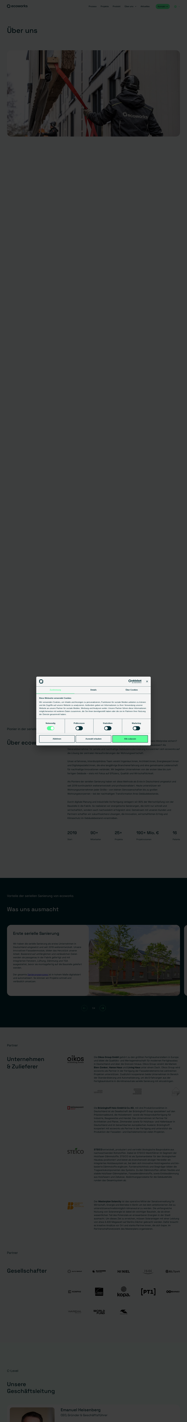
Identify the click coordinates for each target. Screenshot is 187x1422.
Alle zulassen (130, 739)
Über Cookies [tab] (132, 690)
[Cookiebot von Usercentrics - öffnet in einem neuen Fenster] (130, 681)
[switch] (79, 728)
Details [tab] (93, 690)
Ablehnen (57, 739)
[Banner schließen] (147, 681)
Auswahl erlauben (93, 739)
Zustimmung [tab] (55, 690)
